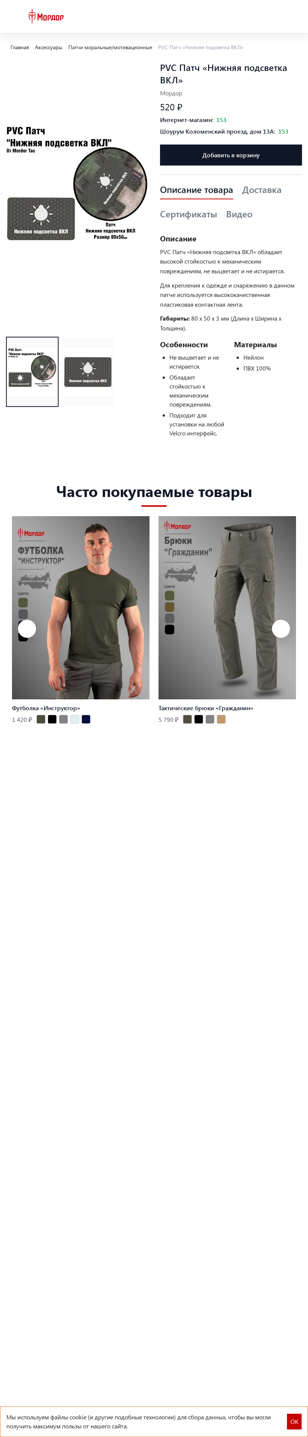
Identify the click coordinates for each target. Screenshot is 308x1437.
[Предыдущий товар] (27, 629)
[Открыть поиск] (248, 16)
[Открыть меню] (12, 16)
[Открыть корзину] (295, 16)
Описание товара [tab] (196, 189)
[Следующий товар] (281, 629)
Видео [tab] (239, 214)
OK (294, 1421)
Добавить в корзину (231, 155)
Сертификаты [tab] (188, 214)
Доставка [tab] (262, 189)
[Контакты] (264, 16)
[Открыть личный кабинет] (280, 16)
